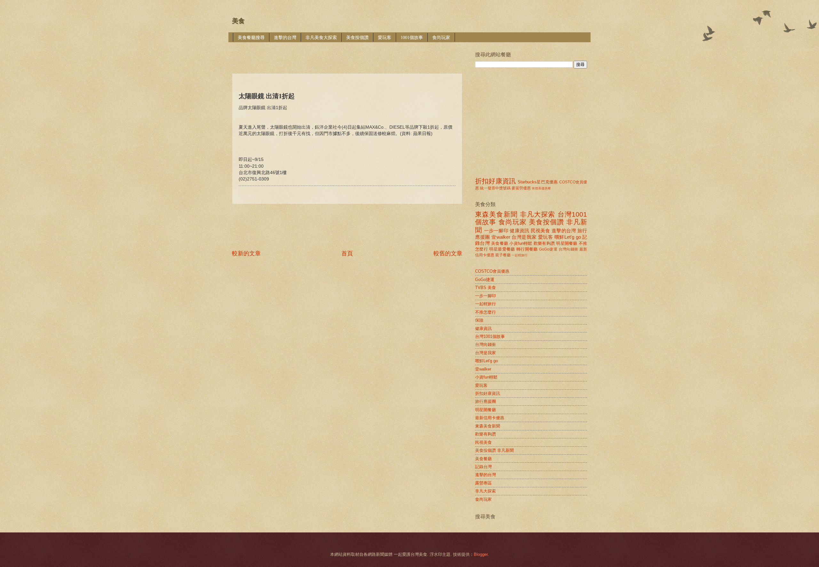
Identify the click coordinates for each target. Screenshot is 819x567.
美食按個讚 (357, 37)
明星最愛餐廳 (502, 249)
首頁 (347, 253)
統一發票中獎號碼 (495, 188)
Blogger (481, 554)
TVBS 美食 (485, 287)
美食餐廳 (499, 243)
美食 (238, 21)
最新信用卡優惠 (489, 417)
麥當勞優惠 (521, 188)
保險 (479, 320)
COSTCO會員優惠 (492, 271)
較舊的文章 (447, 253)
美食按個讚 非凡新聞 (494, 450)
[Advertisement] (348, 53)
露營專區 (483, 483)
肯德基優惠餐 (541, 188)
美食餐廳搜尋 (251, 37)
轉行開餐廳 (527, 249)
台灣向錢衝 (568, 249)
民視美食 (540, 230)
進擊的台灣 (285, 37)
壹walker (500, 237)
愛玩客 (384, 37)
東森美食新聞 (496, 214)
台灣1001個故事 (490, 336)
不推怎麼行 (485, 312)
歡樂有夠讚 (544, 243)
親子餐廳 (503, 255)
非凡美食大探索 (321, 37)
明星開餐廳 (566, 243)
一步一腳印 (496, 230)
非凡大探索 (537, 214)
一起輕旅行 (520, 255)
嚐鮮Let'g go (567, 237)
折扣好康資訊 (495, 181)
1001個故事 (412, 37)
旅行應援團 (485, 401)
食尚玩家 (441, 37)
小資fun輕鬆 (520, 243)
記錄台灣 (483, 466)
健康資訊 (519, 230)
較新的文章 (246, 253)
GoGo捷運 (548, 249)
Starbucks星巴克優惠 (538, 182)
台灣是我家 (524, 237)
